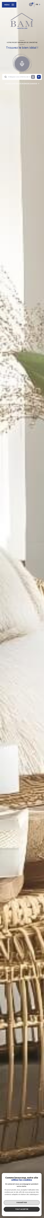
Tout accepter (21, 1209)
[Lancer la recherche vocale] (22, 63)
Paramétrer (21, 1202)
